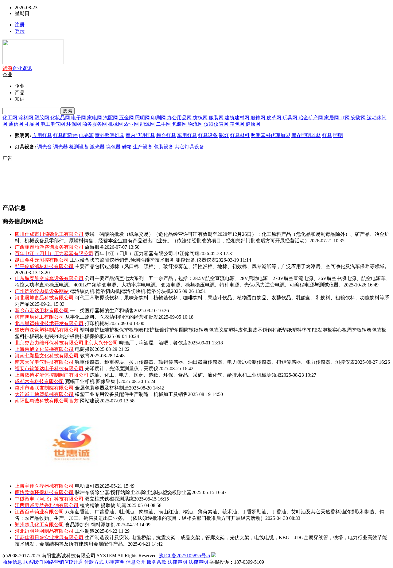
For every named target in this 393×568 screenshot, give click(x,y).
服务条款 (156, 562)
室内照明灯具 (140, 135)
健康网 (253, 124)
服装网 (217, 117)
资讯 (27, 68)
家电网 (95, 117)
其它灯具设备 (189, 146)
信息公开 (136, 562)
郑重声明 (115, 562)
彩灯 (224, 135)
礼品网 (33, 124)
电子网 (79, 117)
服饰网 (259, 117)
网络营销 (54, 562)
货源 (7, 68)
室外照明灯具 (109, 135)
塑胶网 (42, 117)
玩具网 (290, 117)
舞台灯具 (166, 135)
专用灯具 (42, 135)
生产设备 (143, 146)
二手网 (164, 124)
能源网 (148, 124)
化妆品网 (60, 117)
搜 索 (67, 111)
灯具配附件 (65, 135)
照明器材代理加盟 (270, 135)
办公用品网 (180, 117)
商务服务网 (95, 124)
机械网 (116, 124)
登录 (20, 31)
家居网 (332, 117)
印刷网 (159, 117)
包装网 (180, 124)
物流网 (196, 124)
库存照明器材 (306, 135)
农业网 (132, 124)
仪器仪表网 (217, 124)
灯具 (327, 135)
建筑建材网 (238, 117)
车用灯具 (187, 135)
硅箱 (127, 146)
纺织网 (201, 117)
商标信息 (12, 562)
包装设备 (163, 146)
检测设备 (79, 146)
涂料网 (26, 117)
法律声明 (177, 562)
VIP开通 (74, 562)
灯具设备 (208, 135)
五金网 (127, 117)
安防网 (359, 117)
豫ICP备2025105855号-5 (184, 555)
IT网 (345, 117)
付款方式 (94, 562)
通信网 (17, 124)
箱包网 (238, 124)
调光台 (44, 146)
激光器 (97, 146)
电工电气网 (53, 124)
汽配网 (111, 117)
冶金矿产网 (311, 117)
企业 (17, 68)
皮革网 (274, 117)
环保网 (74, 124)
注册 (20, 24)
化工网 (10, 117)
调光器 (60, 146)
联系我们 (33, 562)
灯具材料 (240, 135)
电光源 (86, 135)
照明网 (143, 117)
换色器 (113, 146)
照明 (338, 135)
